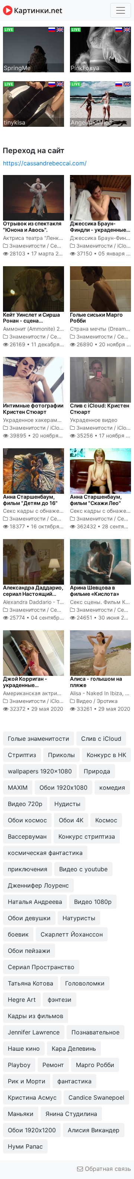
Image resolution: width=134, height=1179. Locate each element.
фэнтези (59, 999)
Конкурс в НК (106, 755)
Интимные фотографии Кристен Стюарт (33, 408)
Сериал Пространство (41, 967)
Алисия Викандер (93, 1130)
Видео (84, 701)
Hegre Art (22, 999)
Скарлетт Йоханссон (72, 934)
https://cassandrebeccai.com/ (45, 163)
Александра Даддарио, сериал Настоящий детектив (33, 593)
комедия (112, 787)
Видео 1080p (93, 901)
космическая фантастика (45, 852)
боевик (18, 934)
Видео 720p (25, 804)
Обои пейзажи (29, 950)
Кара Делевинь (74, 1048)
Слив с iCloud (101, 738)
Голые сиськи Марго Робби (96, 317)
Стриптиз (22, 755)
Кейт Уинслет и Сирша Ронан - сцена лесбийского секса (31, 320)
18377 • (40, 526)
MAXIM (18, 787)
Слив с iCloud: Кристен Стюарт (99, 408)
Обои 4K (71, 820)
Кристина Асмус (32, 1097)
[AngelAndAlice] (100, 103)
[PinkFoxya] (100, 49)
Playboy (19, 1065)
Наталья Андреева (35, 901)
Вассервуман (27, 836)
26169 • (41, 344)
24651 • (104, 617)
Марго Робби (95, 1065)
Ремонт (53, 1065)
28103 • (37, 253)
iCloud (125, 245)
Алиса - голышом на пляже (96, 682)
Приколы (61, 755)
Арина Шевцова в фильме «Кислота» (94, 590)
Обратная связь (107, 1168)
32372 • (35, 709)
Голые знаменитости (38, 738)
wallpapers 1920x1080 (40, 771)
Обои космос (27, 820)
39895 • (40, 435)
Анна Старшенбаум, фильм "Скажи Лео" (96, 499)
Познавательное (95, 1032)
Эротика (107, 701)
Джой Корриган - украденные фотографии (25, 685)
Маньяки (21, 1113)
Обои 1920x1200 (32, 1130)
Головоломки (85, 983)
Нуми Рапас (25, 1146)
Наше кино (24, 1048)
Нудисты (67, 804)
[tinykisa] (33, 103)
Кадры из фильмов (35, 1016)
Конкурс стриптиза (86, 836)
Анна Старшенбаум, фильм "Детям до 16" (30, 499)
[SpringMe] (33, 49)
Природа (97, 771)
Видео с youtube (83, 869)
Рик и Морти (26, 1081)
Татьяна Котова (30, 983)
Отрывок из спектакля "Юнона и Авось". (32, 226)
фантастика (74, 1081)
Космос (106, 820)
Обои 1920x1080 (63, 787)
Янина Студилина (71, 1113)
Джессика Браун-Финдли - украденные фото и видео (98, 229)
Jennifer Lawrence (34, 1032)
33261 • (102, 709)
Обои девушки (29, 918)
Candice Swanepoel (96, 1097)
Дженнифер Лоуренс (38, 885)
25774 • (42, 617)
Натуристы (79, 918)
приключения (27, 869)
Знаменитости (27, 245)
